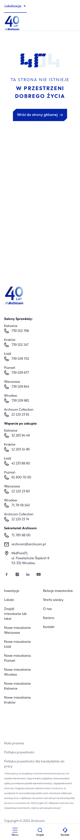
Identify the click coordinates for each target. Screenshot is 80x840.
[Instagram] (17, 575)
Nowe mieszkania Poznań (17, 658)
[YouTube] (38, 575)
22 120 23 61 (20, 414)
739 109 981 (20, 400)
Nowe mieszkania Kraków (17, 700)
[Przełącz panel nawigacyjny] (15, 831)
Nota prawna (14, 743)
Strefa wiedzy (53, 600)
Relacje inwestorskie (58, 591)
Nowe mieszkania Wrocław (17, 672)
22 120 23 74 (20, 519)
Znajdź (40, 835)
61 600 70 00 (21, 477)
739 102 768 (20, 331)
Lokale (9, 600)
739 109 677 (20, 373)
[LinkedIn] (27, 575)
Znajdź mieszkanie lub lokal (15, 614)
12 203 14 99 (20, 449)
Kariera (48, 618)
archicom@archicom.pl (28, 544)
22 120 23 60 (20, 491)
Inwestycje (11, 591)
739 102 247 (20, 345)
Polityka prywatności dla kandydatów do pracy (34, 764)
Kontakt (48, 627)
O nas (47, 609)
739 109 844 (20, 386)
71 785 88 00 (20, 535)
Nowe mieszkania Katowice (17, 686)
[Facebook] (6, 575)
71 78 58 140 (20, 505)
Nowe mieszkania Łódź (17, 644)
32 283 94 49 (20, 435)
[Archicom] (40, 22)
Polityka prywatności (19, 752)
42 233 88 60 (20, 463)
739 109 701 (20, 359)
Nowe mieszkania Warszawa (17, 630)
